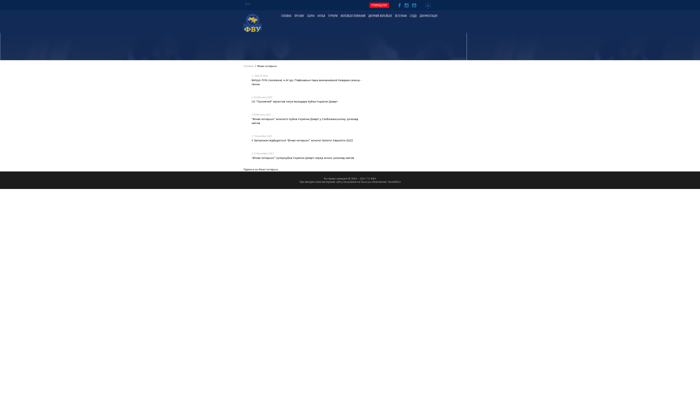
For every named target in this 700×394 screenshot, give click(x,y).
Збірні (311, 16)
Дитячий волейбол (380, 16)
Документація (428, 16)
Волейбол (394, 182)
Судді (413, 16)
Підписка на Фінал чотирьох (260, 169)
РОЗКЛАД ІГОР (379, 5)
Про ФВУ (299, 16)
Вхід (247, 3)
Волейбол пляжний (353, 16)
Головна (286, 16)
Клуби (321, 16)
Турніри (333, 16)
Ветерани (401, 16)
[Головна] (252, 22)
